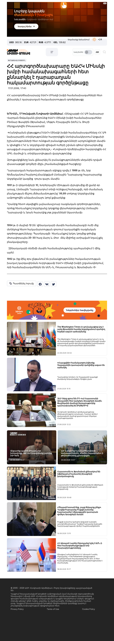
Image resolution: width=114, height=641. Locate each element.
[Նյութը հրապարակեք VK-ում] (47, 284)
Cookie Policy (88, 609)
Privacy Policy (17, 609)
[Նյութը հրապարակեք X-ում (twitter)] (53, 284)
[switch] (88, 52)
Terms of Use (53, 609)
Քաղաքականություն (16, 60)
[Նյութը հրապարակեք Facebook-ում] (40, 284)
